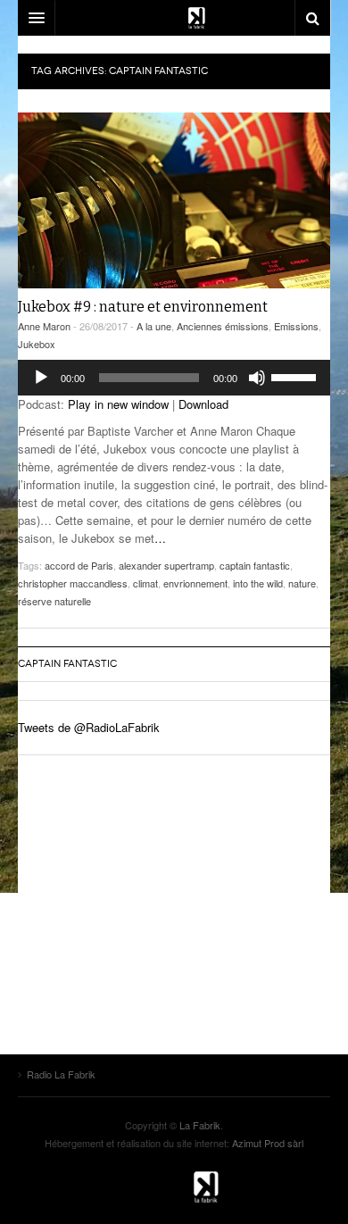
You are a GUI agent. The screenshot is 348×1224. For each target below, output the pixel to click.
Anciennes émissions (223, 326)
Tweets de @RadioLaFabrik (89, 727)
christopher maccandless (73, 583)
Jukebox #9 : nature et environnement (143, 306)
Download (203, 404)
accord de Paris (79, 565)
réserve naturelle (54, 601)
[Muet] (257, 378)
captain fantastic (255, 565)
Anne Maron (44, 326)
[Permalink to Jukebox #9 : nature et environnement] (174, 200)
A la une (154, 326)
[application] (174, 378)
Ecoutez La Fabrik (174, 18)
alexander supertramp (166, 565)
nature (302, 583)
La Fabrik (199, 1125)
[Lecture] (41, 378)
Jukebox (36, 344)
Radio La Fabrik (174, 1187)
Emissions (296, 326)
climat (145, 583)
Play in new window (118, 404)
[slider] (296, 376)
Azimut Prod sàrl (267, 1143)
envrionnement (195, 583)
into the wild (258, 583)
